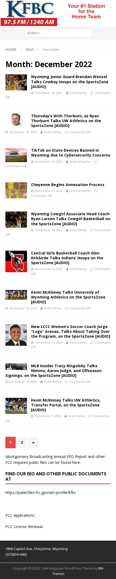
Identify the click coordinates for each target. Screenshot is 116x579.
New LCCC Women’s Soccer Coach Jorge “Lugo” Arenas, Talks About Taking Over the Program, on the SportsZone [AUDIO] (70, 331)
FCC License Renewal (24, 526)
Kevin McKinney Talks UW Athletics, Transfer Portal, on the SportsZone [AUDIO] (66, 405)
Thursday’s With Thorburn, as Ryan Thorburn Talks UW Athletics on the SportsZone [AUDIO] (66, 120)
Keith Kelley (78, 93)
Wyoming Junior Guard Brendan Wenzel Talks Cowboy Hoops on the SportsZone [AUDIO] (69, 81)
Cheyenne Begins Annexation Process (67, 184)
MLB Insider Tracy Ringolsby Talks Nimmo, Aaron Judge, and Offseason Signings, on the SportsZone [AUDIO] (53, 370)
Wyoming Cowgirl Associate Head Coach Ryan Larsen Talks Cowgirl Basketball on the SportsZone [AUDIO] (70, 218)
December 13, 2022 (49, 342)
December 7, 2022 (48, 416)
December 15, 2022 (49, 191)
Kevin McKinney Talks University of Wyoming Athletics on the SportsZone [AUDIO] (68, 297)
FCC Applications (20, 515)
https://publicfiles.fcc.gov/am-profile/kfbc (40, 492)
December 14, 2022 (49, 230)
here (76, 462)
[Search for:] (58, 32)
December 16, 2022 (49, 93)
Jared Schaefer (80, 161)
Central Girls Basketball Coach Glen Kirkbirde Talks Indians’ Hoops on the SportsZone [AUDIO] (67, 257)
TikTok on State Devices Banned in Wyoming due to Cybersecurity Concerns (70, 153)
